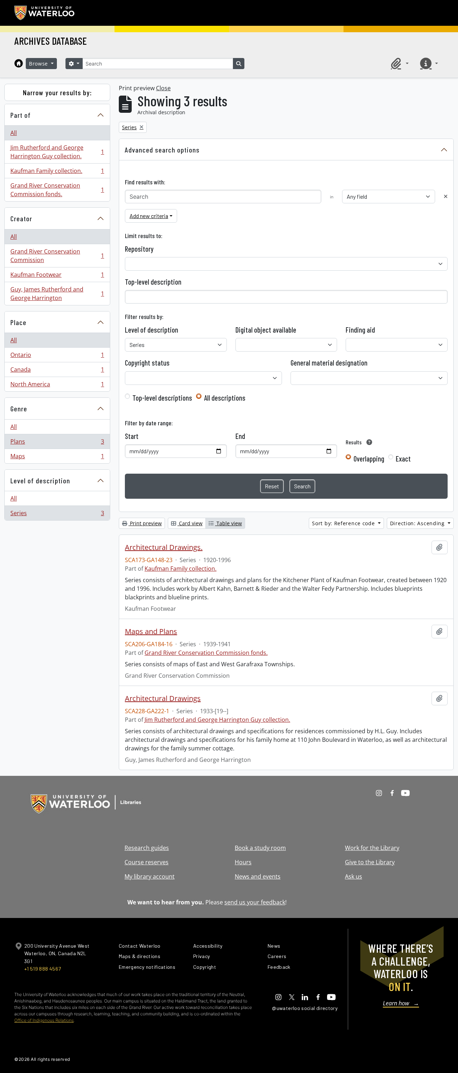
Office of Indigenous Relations (44, 1020)
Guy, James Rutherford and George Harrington (57, 293)
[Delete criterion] (446, 196)
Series (57, 514)
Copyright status (147, 362)
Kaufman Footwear (57, 276)
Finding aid (360, 329)
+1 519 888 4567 (42, 969)
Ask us (353, 876)
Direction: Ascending (418, 523)
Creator (21, 218)
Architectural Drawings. (164, 547)
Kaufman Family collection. (57, 172)
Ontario (57, 356)
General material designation (329, 362)
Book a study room (260, 848)
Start (131, 436)
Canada (57, 371)
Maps (57, 457)
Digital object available (265, 329)
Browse (39, 63)
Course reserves (147, 862)
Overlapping (369, 458)
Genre (18, 408)
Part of (20, 115)
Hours (243, 862)
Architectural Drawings (163, 698)
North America (57, 385)
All (13, 133)
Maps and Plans (151, 631)
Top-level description (153, 281)
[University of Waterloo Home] (44, 13)
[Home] (18, 63)
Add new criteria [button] (149, 215)
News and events (258, 876)
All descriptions (224, 397)
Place (18, 322)
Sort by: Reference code (344, 523)
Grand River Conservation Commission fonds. (57, 190)
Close (163, 88)
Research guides (147, 848)
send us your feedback (254, 902)
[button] (398, 63)
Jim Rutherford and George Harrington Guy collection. (57, 152)
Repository (139, 249)
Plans (57, 443)
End (240, 436)
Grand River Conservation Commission (57, 255)
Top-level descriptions (162, 397)
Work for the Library (372, 848)
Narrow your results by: (57, 92)
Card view (190, 523)
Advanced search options (162, 149)
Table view (228, 523)
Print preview (145, 523)
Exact (403, 458)
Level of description (40, 480)
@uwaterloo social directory (305, 1008)
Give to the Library (370, 862)
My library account (150, 876)
